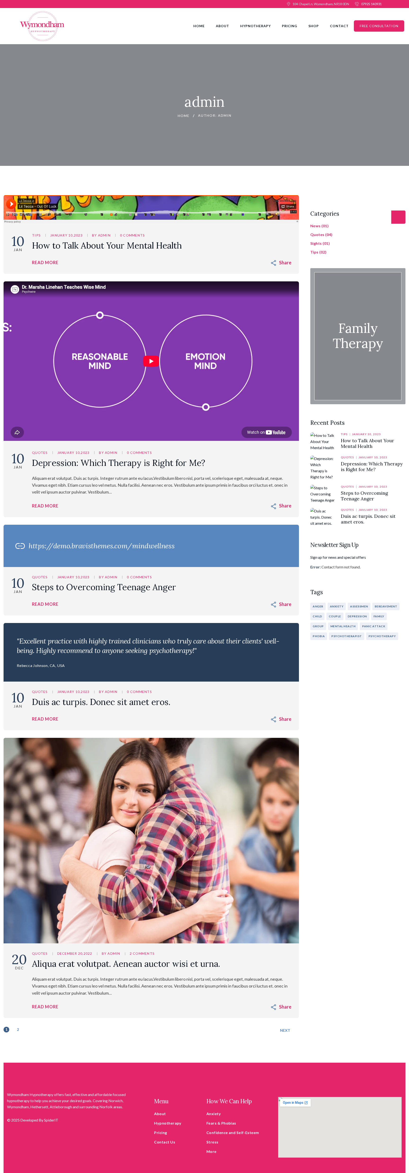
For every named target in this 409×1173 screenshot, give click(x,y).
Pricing (289, 26)
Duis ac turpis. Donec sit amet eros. (101, 701)
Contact (339, 26)
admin (104, 235)
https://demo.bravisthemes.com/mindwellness (101, 545)
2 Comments (142, 953)
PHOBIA (319, 636)
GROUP (318, 626)
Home (199, 26)
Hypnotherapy (255, 26)
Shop (313, 26)
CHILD (317, 616)
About (222, 26)
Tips (36, 235)
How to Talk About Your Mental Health (107, 245)
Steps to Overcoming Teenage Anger (104, 587)
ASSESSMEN (359, 606)
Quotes (40, 453)
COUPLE (335, 616)
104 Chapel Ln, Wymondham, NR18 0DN (321, 4)
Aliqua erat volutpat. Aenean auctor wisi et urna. (126, 963)
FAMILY (378, 616)
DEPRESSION (357, 616)
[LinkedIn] (287, 262)
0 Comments (132, 235)
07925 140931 (371, 4)
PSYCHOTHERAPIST (346, 636)
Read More (45, 262)
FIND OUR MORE (358, 345)
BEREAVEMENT (386, 606)
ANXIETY (337, 606)
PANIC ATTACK (373, 626)
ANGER (318, 606)
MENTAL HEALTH (343, 626)
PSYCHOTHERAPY (382, 636)
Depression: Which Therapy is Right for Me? (118, 462)
